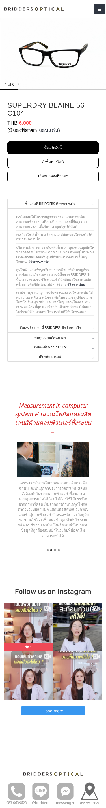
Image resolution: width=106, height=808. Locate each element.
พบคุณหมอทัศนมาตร (50, 337)
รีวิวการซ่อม (76, 284)
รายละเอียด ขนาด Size (50, 347)
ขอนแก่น (48, 130)
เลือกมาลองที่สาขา (53, 175)
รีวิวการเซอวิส (39, 261)
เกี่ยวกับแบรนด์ (50, 357)
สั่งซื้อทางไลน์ (53, 161)
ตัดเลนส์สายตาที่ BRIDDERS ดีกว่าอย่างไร (50, 327)
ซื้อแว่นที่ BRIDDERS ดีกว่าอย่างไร (50, 204)
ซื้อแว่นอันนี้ (53, 147)
